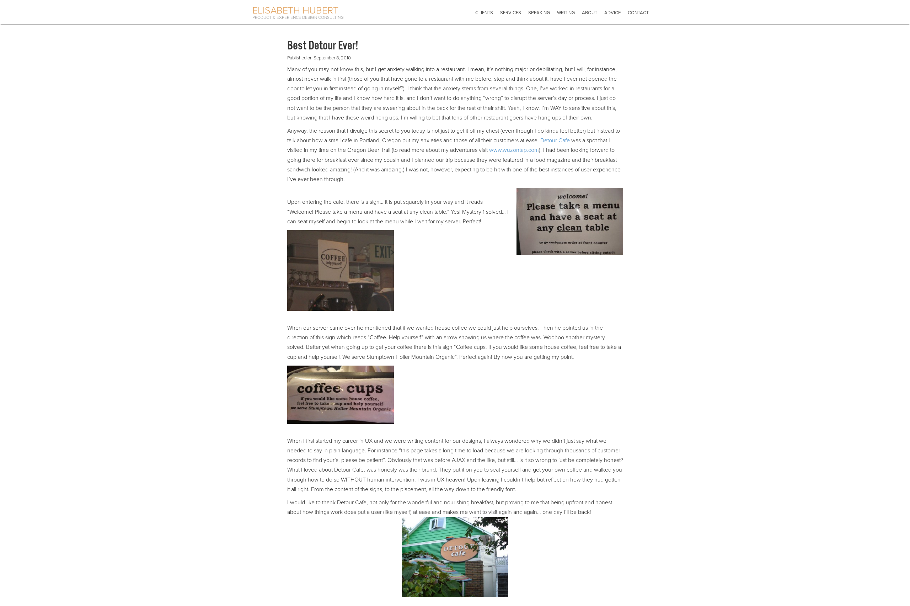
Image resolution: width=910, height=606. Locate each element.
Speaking (539, 13)
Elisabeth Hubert (295, 10)
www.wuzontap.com (514, 150)
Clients (484, 13)
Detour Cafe (555, 140)
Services (510, 13)
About (589, 13)
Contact (638, 13)
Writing (566, 13)
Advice (612, 13)
